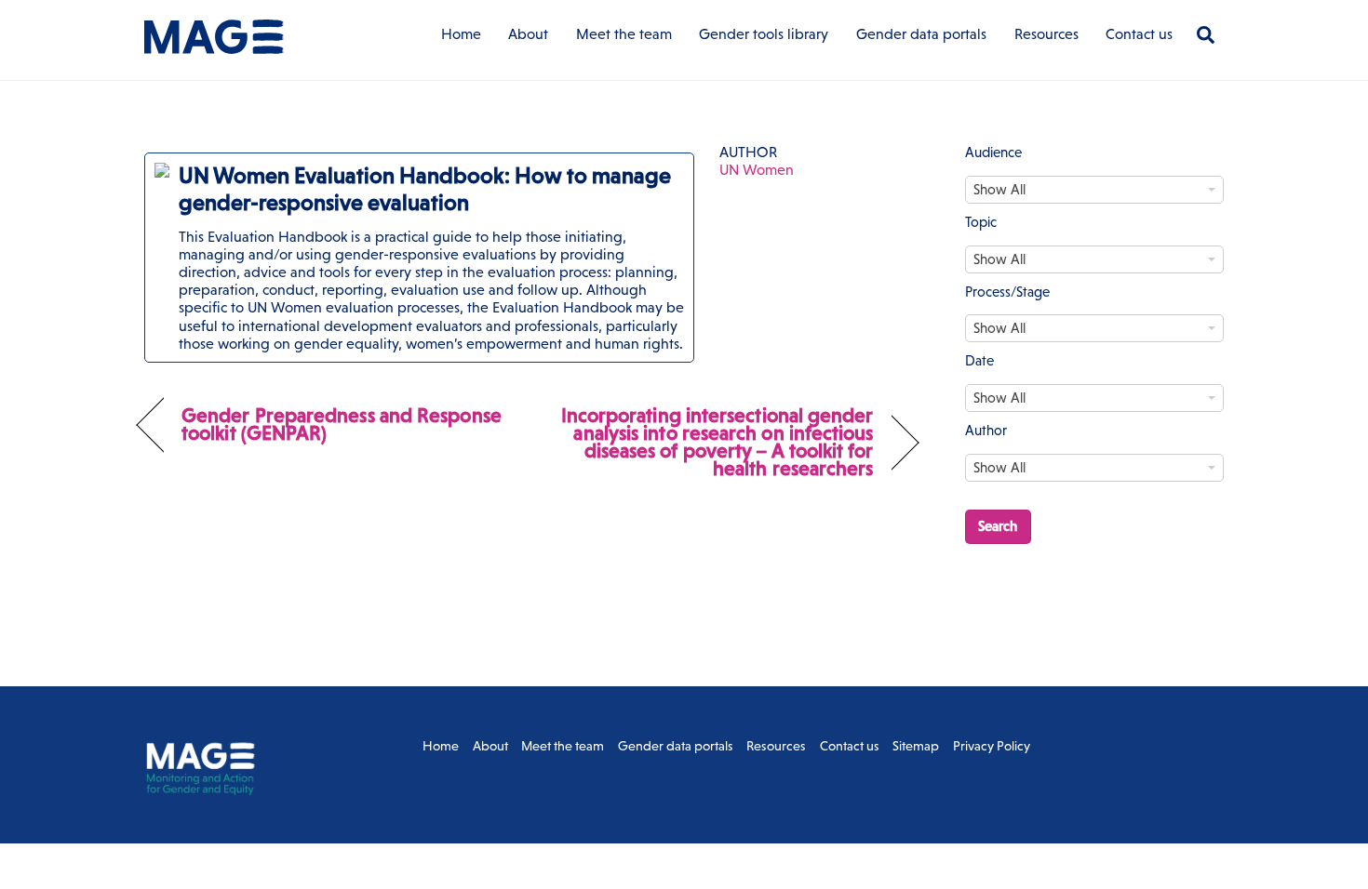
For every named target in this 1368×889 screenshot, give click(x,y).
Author (986, 430)
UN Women (756, 170)
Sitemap (915, 745)
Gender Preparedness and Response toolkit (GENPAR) (341, 424)
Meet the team (624, 34)
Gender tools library (763, 34)
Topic (981, 222)
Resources (1046, 34)
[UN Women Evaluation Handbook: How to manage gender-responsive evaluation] (419, 257)
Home (461, 34)
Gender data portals (921, 34)
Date (979, 360)
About (528, 34)
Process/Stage (1007, 291)
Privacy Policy (991, 745)
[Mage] (214, 45)
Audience (993, 152)
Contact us (1139, 34)
